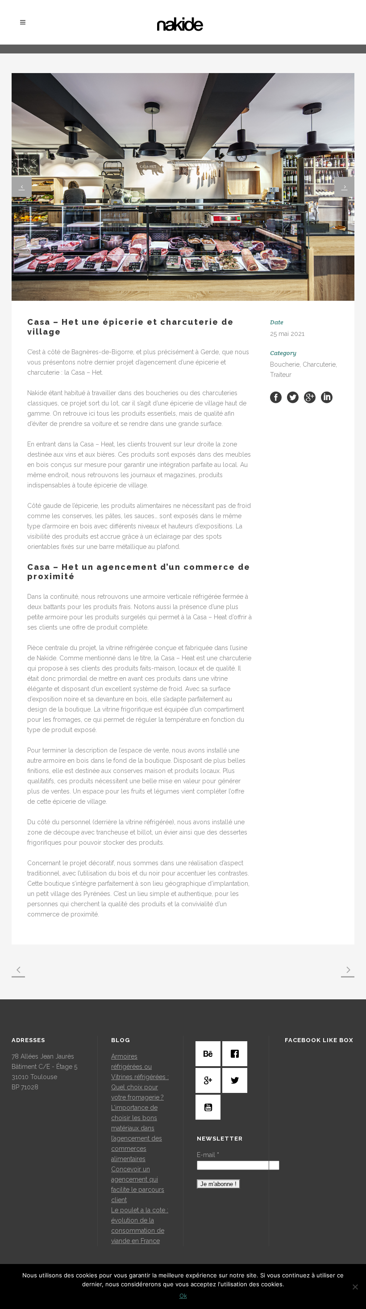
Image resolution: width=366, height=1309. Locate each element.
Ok (183, 1295)
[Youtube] (210, 1107)
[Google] (210, 1080)
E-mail (208, 1154)
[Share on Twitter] (293, 397)
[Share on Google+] (310, 397)
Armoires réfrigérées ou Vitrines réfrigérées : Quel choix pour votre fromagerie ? (140, 1077)
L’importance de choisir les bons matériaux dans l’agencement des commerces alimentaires (136, 1133)
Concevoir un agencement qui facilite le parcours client (137, 1184)
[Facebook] (237, 1054)
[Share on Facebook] (276, 397)
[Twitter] (237, 1080)
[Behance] (210, 1054)
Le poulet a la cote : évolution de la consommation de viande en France (139, 1225)
